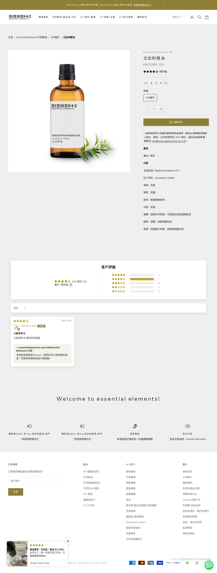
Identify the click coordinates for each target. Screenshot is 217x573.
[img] (21, 321)
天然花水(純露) (91, 488)
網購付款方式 (190, 493)
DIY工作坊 (88, 505)
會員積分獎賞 (190, 516)
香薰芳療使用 (133, 527)
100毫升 (55, 37)
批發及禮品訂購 (191, 488)
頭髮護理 (130, 482)
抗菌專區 (130, 533)
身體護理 (130, 493)
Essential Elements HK (157, 52)
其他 (128, 499)
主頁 (10, 37)
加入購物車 (176, 122)
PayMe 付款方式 (191, 499)
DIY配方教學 (126, 17)
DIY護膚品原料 (91, 471)
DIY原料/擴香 (88, 17)
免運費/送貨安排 (191, 505)
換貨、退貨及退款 (192, 522)
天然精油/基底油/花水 (64, 17)
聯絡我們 (187, 482)
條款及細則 (189, 533)
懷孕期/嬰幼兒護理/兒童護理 (141, 505)
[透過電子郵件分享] (165, 83)
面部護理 (130, 471)
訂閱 (15, 491)
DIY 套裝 (88, 493)
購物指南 (142, 17)
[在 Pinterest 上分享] (161, 83)
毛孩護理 (130, 510)
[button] (151, 71)
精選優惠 (43, 17)
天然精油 (88, 477)
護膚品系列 (89, 499)
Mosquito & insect (135, 522)
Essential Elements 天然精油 (32, 37)
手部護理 (130, 477)
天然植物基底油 (91, 482)
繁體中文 (177, 17)
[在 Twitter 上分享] (156, 83)
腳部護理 (130, 488)
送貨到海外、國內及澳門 (196, 510)
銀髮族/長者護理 (135, 516)
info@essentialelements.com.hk (169, 141)
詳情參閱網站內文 (142, 5)
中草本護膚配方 (134, 539)
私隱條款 (187, 527)
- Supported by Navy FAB (91, 563)
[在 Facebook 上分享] (151, 83)
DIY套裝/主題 (107, 17)
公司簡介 (187, 477)
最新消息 (187, 471)
